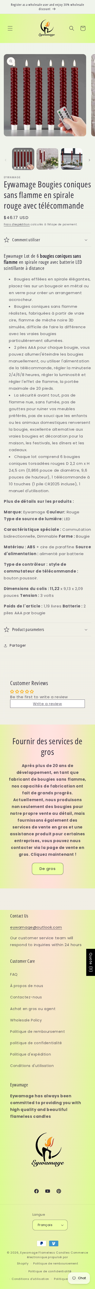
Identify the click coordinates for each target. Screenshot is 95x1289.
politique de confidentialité (36, 1042)
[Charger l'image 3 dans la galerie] (71, 159)
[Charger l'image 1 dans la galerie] (23, 159)
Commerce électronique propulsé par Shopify (52, 1258)
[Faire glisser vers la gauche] (5, 160)
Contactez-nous (26, 997)
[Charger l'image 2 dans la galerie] (47, 159)
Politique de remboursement (37, 1031)
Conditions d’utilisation (30, 1279)
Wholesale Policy (26, 1020)
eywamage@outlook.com (36, 927)
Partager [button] (18, 645)
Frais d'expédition (17, 224)
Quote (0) (90, 962)
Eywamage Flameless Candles (45, 1253)
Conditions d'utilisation (32, 1065)
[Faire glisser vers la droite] (89, 160)
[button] (10, 28)
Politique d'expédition (30, 1054)
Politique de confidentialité (50, 1271)
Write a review (47, 703)
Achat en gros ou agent (32, 1008)
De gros (48, 868)
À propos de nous (26, 985)
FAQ (14, 974)
